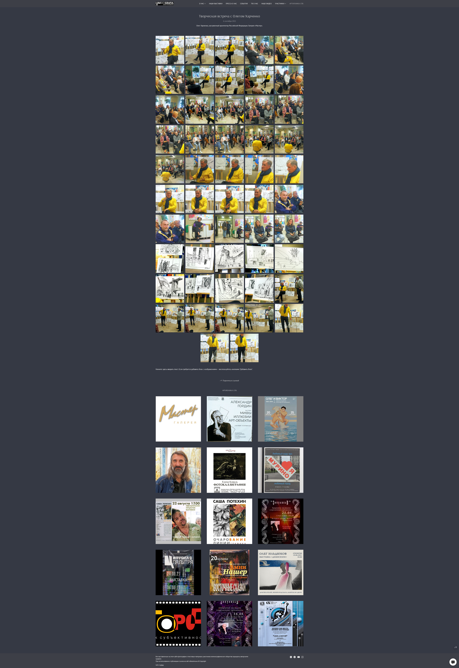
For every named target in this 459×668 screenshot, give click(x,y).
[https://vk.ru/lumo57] (291, 657)
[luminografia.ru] (165, 3)
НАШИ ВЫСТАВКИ (215, 4)
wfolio (162, 665)
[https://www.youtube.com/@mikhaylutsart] (298, 657)
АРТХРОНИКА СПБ (296, 4)
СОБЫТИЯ (244, 4)
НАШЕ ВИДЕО (266, 4)
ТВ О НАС (254, 4)
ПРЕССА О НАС (231, 4)
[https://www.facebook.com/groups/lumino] (302, 657)
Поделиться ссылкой (231, 380)
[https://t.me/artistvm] (295, 657)
